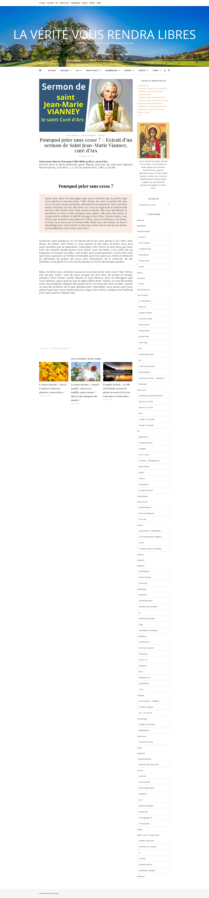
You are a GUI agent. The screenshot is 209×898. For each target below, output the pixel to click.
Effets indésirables (146, 788)
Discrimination (144, 782)
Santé (139, 748)
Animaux (140, 220)
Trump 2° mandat (146, 425)
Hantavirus (143, 654)
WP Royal (55, 893)
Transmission (144, 823)
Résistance (141, 736)
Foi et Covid (144, 454)
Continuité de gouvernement (151, 395)
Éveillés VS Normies (147, 724)
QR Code (142, 519)
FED (140, 348)
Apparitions (143, 437)
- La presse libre (144, 94)
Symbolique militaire (147, 870)
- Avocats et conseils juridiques (150, 91)
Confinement (144, 642)
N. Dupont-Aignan (146, 707)
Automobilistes (145, 507)
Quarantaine (144, 683)
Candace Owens (145, 312)
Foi (57, 3)
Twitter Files (144, 260)
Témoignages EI (145, 817)
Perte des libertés (146, 513)
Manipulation (144, 730)
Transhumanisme (144, 759)
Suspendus (143, 811)
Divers (85, 3)
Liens (99, 3)
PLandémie (141, 636)
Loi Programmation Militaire (150, 536)
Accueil (42, 3)
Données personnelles (148, 606)
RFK (140, 413)
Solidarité (141, 753)
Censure (142, 237)
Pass (141, 671)
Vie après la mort (146, 490)
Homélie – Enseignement (149, 460)
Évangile (142, 448)
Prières (101, 136)
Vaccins (50, 3)
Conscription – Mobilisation (150, 531)
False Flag (143, 342)
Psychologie (142, 719)
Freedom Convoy (146, 742)
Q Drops (142, 858)
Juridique (140, 565)
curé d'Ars (44, 348)
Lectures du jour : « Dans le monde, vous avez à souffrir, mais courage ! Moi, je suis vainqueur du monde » (85, 392)
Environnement (143, 289)
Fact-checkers (144, 243)
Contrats (142, 776)
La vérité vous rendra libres (104, 34)
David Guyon (144, 571)
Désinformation (143, 231)
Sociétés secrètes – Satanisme (151, 378)
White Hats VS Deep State (148, 835)
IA (139, 612)
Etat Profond (142, 295)
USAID (141, 266)
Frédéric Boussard (146, 840)
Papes (141, 472)
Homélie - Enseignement (83, 136)
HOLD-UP (143, 659)
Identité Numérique (147, 618)
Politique (140, 695)
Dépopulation (144, 330)
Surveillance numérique (148, 630)
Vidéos (92, 3)
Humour (140, 554)
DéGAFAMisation (146, 600)
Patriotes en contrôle (148, 846)
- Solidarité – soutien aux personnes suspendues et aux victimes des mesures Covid (152, 109)
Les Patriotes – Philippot (149, 701)
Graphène (143, 794)
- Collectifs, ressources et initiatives (152, 88)
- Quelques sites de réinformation (151, 97)
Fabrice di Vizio (145, 577)
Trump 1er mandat (146, 419)
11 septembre (145, 301)
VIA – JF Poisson (145, 713)
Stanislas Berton (145, 864)
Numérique (75, 3)
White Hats (65, 3)
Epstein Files (144, 336)
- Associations (143, 85)
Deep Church (144, 324)
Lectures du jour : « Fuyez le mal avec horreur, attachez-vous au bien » (52, 388)
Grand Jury (143, 583)
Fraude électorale (146, 354)
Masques (142, 665)
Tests (141, 689)
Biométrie (143, 594)
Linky (141, 624)
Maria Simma (144, 466)
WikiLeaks (143, 384)
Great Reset (142, 502)
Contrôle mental (145, 318)
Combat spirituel (145, 442)
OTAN (141, 542)
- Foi (139, 115)
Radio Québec (144, 372)
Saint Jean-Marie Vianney (60, 348)
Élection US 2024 (146, 407)
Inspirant (141, 560)
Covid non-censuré (146, 648)
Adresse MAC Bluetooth (149, 764)
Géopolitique (142, 496)
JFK (140, 360)
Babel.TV (142, 307)
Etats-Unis (141, 390)
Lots (140, 800)
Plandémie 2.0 (144, 677)
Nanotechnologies (146, 805)
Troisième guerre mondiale (150, 548)
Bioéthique (141, 225)
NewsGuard (144, 254)
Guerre (140, 525)
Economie (141, 278)
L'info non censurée (147, 366)
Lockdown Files (145, 249)
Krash (141, 283)
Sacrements (144, 484)
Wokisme (141, 876)
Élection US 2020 (146, 401)
